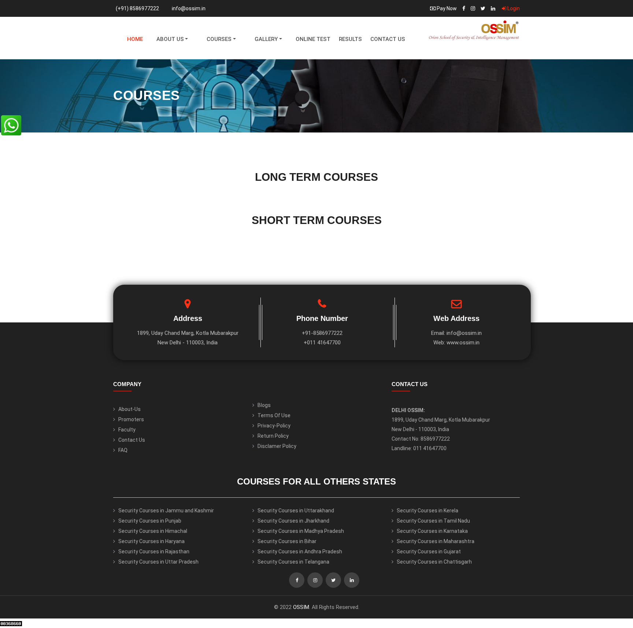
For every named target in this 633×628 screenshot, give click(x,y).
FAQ (122, 450)
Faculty (127, 430)
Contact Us (387, 39)
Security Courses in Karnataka (432, 531)
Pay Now (446, 8)
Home (135, 39)
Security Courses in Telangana (293, 562)
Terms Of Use (274, 415)
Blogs (264, 405)
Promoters (131, 419)
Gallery (266, 39)
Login (513, 8)
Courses (219, 39)
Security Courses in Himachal (152, 531)
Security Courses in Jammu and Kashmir (166, 510)
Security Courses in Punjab (149, 521)
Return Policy (273, 436)
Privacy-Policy (274, 426)
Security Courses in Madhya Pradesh (301, 531)
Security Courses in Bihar (287, 541)
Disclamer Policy (277, 446)
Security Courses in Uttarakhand (296, 510)
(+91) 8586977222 (137, 8)
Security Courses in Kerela (427, 510)
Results (350, 39)
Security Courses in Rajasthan (153, 551)
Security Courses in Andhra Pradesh (300, 551)
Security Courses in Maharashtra (435, 541)
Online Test (313, 39)
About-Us (129, 409)
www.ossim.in (463, 342)
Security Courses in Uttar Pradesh (158, 562)
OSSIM (301, 607)
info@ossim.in (189, 8)
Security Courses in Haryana (151, 541)
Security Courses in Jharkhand (293, 521)
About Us (170, 39)
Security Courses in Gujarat (429, 551)
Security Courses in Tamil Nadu (433, 521)
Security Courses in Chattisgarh (434, 562)
